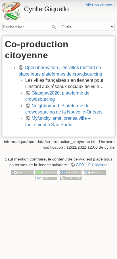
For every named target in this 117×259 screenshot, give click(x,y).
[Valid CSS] (46, 177)
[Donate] (46, 172)
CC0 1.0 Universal (92, 164)
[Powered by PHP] (70, 172)
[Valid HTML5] (94, 172)
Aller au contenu (100, 5)
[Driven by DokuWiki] (70, 177)
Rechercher (54, 27)
